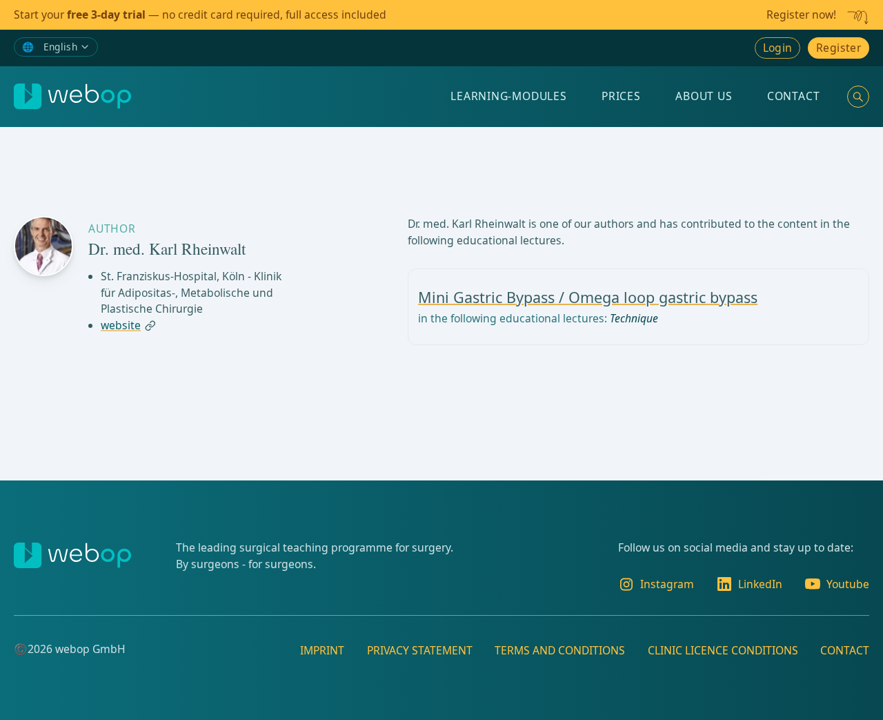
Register (838, 47)
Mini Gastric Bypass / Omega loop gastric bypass (587, 297)
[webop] (72, 96)
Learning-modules (508, 96)
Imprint (322, 650)
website (121, 325)
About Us (703, 96)
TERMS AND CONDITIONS (560, 650)
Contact (793, 96)
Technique (634, 318)
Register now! (801, 14)
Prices (621, 96)
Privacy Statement (420, 650)
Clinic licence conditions (723, 650)
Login (778, 47)
